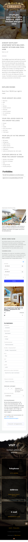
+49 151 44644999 (14, 473)
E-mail (14, 512)
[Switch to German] (14, 538)
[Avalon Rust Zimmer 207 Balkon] (14, 216)
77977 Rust (14, 495)
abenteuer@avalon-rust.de (14, 516)
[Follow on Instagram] (26, 523)
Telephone (14, 469)
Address (14, 490)
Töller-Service (17, 535)
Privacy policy (16, 528)
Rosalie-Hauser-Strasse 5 (14, 494)
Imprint (10, 528)
